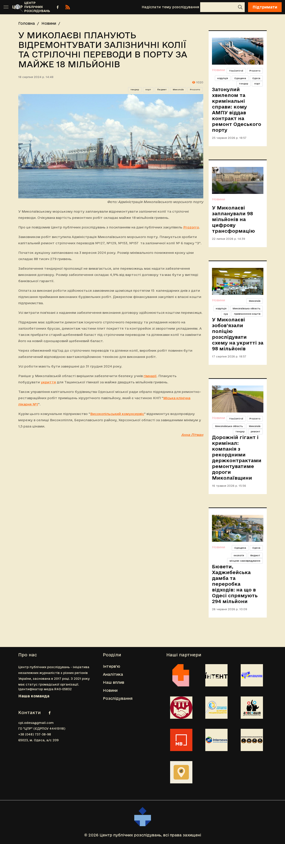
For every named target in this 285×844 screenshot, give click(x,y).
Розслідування (117, 698)
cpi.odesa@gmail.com (36, 723)
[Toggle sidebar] (6, 7)
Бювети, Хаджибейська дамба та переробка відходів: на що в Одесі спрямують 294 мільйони (235, 584)
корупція (222, 78)
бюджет (162, 89)
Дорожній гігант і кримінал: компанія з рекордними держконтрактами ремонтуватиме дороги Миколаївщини (236, 458)
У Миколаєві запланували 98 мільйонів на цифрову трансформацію (233, 219)
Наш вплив (113, 682)
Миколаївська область (246, 308)
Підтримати (264, 7)
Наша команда (33, 696)
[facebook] (57, 7)
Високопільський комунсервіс (117, 414)
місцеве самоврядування (245, 560)
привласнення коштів (247, 313)
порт (148, 89)
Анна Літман (192, 435)
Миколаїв (178, 89)
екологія (239, 555)
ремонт (255, 431)
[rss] (67, 7)
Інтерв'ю (111, 666)
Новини (48, 23)
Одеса (256, 78)
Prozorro (195, 89)
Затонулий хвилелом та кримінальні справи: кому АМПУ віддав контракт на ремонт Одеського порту (236, 110)
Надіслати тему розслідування (170, 7)
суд (226, 313)
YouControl (236, 70)
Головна (26, 23)
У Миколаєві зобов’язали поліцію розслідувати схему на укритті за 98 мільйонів (237, 334)
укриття (48, 382)
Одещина (240, 78)
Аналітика (113, 674)
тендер (134, 89)
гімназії (150, 376)
